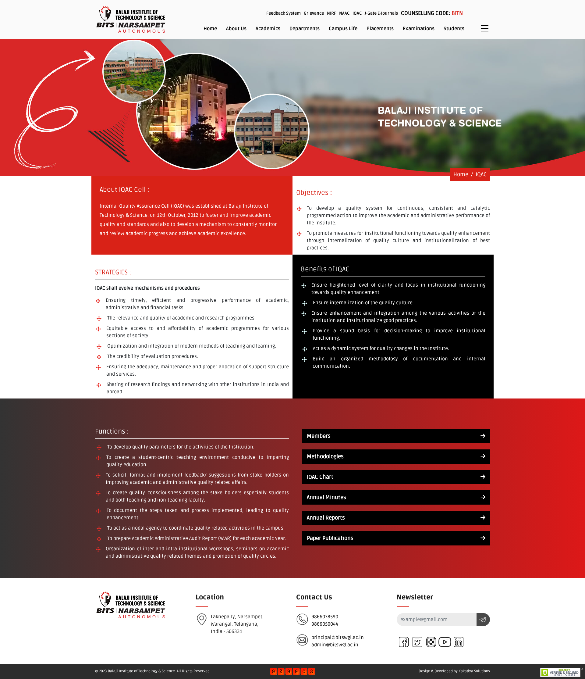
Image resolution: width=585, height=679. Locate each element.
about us (236, 29)
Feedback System (283, 13)
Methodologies (325, 456)
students (454, 29)
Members (319, 436)
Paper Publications (330, 538)
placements (380, 29)
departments (304, 29)
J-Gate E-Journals (381, 13)
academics (268, 29)
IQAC (357, 13)
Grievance (314, 13)
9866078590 (324, 617)
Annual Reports (326, 517)
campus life (343, 29)
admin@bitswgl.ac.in (334, 645)
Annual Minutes (326, 497)
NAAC (344, 13)
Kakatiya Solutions (474, 671)
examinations (418, 29)
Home (210, 29)
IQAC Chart (320, 477)
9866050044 (325, 624)
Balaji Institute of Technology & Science (141, 671)
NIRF (331, 13)
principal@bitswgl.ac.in (337, 637)
